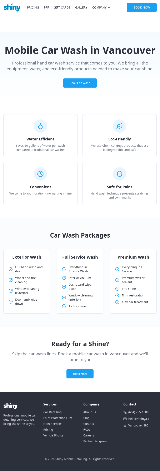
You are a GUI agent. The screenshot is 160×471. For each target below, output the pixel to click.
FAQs (86, 429)
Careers (88, 435)
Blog (86, 418)
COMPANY (99, 7)
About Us (89, 412)
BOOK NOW (142, 7)
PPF (46, 7)
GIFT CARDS (62, 7)
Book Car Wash (80, 83)
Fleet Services (52, 424)
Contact (88, 424)
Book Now (80, 374)
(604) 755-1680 (138, 412)
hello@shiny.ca (138, 419)
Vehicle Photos (53, 435)
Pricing (48, 429)
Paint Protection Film (57, 418)
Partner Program (95, 441)
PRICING (33, 7)
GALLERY (81, 7)
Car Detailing (52, 412)
